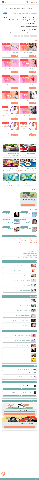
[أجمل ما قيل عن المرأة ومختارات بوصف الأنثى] (10, 95)
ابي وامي (16, 35)
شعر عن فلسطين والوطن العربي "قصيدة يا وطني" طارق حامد (11, 69)
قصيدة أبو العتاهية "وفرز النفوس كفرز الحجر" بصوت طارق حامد (11, 85)
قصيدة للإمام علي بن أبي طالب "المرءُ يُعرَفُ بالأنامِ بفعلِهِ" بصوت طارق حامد (10, 53)
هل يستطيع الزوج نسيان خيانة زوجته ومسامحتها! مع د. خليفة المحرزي (12, 132)
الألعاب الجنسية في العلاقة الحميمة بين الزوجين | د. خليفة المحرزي (28, 132)
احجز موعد (18, 388)
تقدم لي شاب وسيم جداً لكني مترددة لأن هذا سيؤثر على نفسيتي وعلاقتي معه (24, 238)
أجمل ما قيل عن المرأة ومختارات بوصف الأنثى (10, 101)
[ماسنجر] (2, 13)
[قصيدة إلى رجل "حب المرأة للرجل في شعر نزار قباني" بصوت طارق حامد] (28, 110)
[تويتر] (4, 13)
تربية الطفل (4, 107)
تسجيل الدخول (7, 2)
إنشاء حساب (13, 2)
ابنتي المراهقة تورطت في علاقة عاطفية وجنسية (29, 249)
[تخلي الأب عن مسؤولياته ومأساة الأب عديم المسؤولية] (34, 221)
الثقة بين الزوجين (5, 123)
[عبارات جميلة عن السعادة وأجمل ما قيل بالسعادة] (34, 229)
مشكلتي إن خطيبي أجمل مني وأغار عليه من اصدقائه (28, 245)
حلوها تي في (32, 8)
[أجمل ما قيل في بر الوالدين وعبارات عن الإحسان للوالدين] (34, 214)
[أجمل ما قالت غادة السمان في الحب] (28, 95)
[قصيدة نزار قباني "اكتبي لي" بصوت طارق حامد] (28, 79)
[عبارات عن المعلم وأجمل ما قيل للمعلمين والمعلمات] (16, 229)
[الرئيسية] (36, 8)
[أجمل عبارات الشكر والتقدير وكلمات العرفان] (16, 221)
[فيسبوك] (6, 13)
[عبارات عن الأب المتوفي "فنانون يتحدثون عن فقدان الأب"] (28, 47)
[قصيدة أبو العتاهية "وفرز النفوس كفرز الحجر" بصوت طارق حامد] (10, 79)
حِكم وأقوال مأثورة (19, 8)
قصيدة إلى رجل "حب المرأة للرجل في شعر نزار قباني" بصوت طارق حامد (29, 116)
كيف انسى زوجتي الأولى (33, 247)
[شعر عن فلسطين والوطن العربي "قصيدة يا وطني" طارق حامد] (10, 63)
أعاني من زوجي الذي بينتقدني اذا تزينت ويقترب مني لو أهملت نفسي (26, 257)
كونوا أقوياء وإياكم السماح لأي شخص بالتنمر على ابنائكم (27, 242)
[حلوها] (30, 2)
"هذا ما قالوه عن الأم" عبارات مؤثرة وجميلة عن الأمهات (29, 69)
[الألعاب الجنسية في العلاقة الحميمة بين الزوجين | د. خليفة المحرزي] (28, 126)
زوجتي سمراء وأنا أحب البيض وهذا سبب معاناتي (29, 240)
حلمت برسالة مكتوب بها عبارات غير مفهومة (30, 253)
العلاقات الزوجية (23, 123)
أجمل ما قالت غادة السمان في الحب (30, 101)
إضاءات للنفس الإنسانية (26, 8)
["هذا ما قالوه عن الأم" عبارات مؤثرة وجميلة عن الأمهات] (28, 63)
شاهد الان (31, 55)
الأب (19, 35)
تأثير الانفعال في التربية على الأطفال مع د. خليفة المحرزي (10, 116)
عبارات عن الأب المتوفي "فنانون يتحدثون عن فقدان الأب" (29, 53)
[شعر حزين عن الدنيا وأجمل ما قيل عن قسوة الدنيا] (16, 214)
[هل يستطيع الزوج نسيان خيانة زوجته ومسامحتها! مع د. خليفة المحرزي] (10, 126)
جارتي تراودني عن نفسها (33, 251)
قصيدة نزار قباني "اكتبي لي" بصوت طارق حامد (29, 84)
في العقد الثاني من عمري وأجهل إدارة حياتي (30, 255)
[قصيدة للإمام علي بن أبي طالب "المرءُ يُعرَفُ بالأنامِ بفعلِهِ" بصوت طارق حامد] (10, 47)
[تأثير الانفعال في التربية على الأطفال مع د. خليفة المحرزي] (10, 110)
